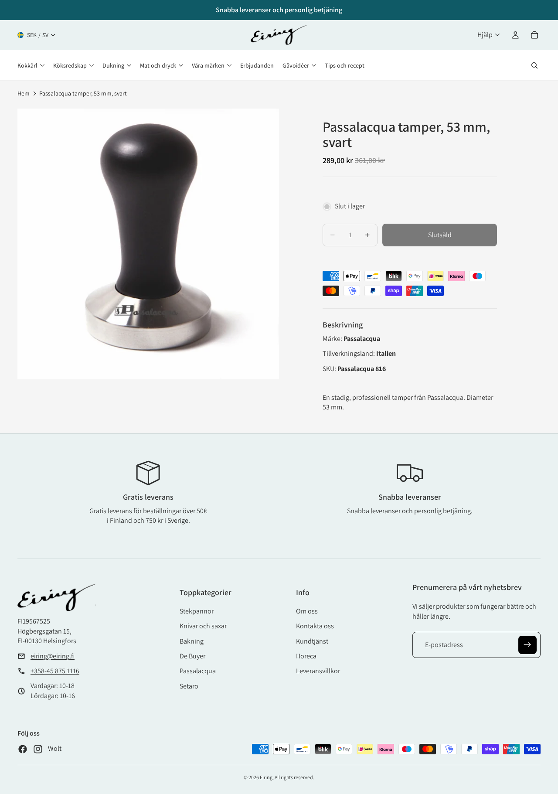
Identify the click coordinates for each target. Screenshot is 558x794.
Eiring (266, 777)
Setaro (189, 686)
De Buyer (192, 656)
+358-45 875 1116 (55, 670)
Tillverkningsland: (349, 353)
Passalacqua (198, 670)
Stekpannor (197, 611)
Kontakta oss (315, 625)
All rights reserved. (294, 777)
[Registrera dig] (527, 645)
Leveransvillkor (318, 670)
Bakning (192, 641)
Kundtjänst (312, 641)
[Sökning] (534, 65)
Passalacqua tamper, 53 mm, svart (83, 93)
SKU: (330, 368)
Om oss (307, 611)
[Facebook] (22, 749)
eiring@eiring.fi (53, 656)
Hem (23, 93)
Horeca (306, 656)
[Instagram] (38, 749)
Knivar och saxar (203, 625)
